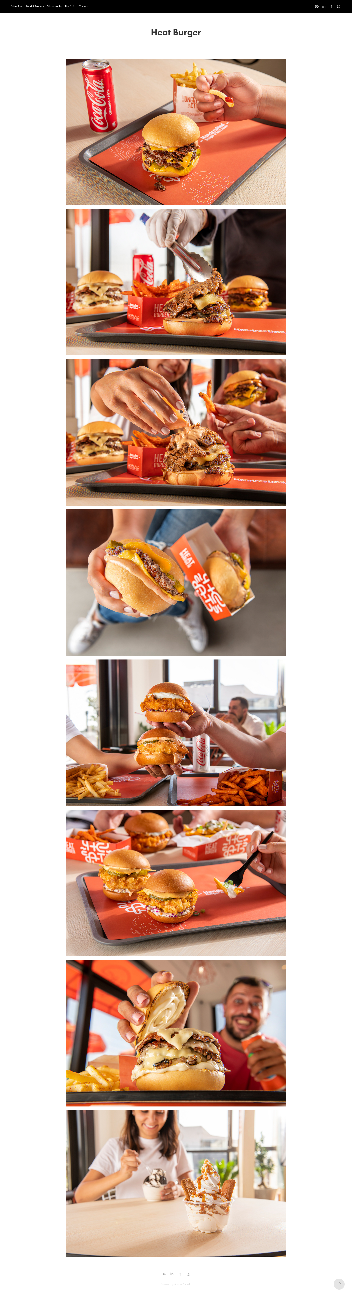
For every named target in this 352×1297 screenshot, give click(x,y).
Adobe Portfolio (182, 1284)
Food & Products (35, 6)
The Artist (70, 6)
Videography (54, 6)
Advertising (17, 6)
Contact (83, 6)
